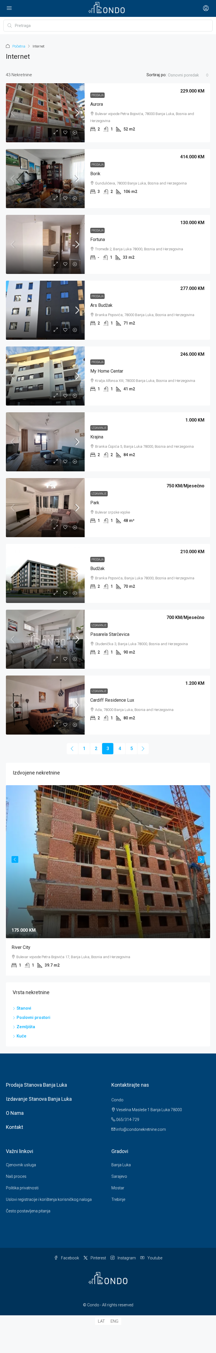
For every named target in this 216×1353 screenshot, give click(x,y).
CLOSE (171, 642)
